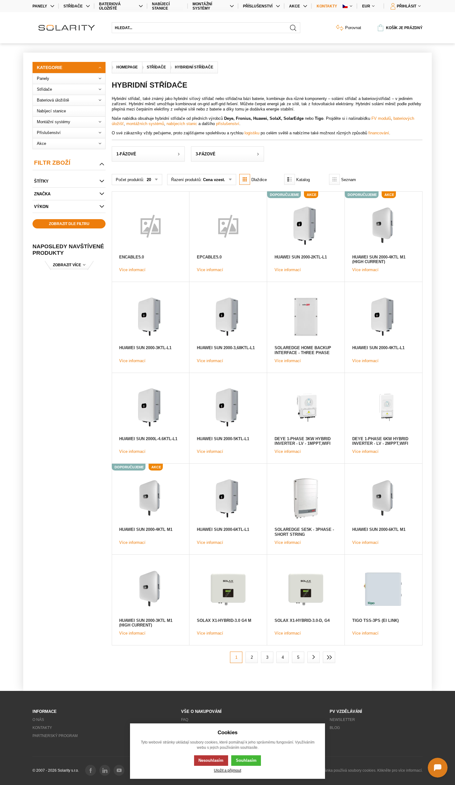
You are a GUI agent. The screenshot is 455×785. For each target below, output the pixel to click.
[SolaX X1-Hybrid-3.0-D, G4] (306, 589)
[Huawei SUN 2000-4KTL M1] (150, 498)
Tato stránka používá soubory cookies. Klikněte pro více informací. (367, 770)
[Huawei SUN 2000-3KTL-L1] (150, 317)
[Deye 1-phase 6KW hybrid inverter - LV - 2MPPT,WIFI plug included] (383, 408)
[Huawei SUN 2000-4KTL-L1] (383, 317)
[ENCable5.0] (150, 226)
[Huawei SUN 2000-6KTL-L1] (228, 498)
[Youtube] (119, 770)
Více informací (132, 269)
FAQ (184, 720)
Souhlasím (246, 760)
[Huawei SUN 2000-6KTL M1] (383, 498)
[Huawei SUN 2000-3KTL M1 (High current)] (150, 589)
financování (378, 133)
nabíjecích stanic (182, 123)
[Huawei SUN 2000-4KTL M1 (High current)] (383, 226)
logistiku (252, 133)
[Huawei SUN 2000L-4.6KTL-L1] (150, 408)
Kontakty (327, 6)
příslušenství (227, 123)
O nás (38, 720)
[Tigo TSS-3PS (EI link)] (383, 589)
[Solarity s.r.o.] (69, 28)
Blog (335, 728)
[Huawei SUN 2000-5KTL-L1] (228, 408)
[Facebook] (90, 770)
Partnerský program (55, 736)
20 (148, 179)
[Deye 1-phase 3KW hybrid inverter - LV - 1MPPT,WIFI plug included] (306, 408)
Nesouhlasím (210, 760)
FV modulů (381, 118)
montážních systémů (145, 123)
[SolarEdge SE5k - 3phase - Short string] (306, 498)
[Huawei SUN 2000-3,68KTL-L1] (228, 317)
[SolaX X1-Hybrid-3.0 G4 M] (228, 589)
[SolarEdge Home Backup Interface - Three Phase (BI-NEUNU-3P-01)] (306, 317)
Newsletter (342, 720)
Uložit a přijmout (227, 770)
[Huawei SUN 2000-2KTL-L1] (306, 226)
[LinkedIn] (104, 770)
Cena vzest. (214, 179)
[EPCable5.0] (228, 226)
